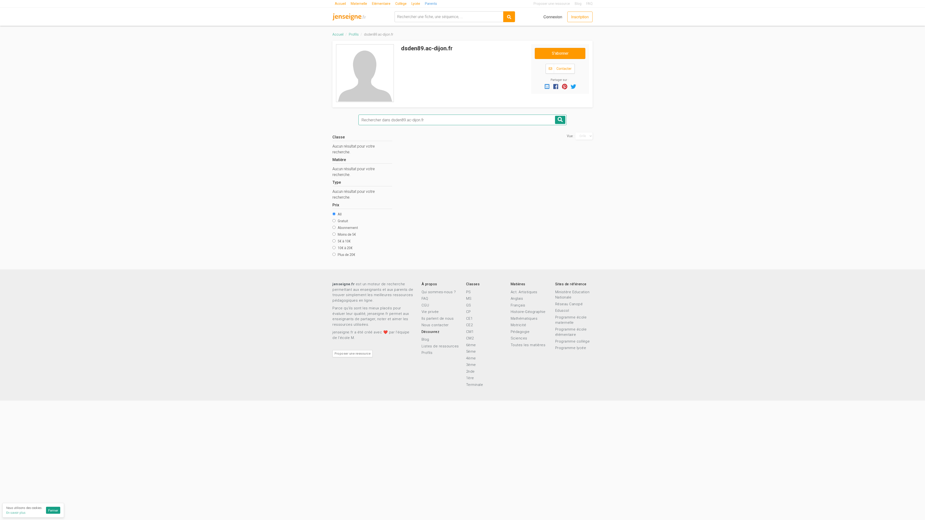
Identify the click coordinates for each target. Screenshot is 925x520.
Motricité (518, 325)
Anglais (517, 298)
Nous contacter (435, 325)
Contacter (564, 69)
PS (468, 292)
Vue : (570, 136)
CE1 (469, 318)
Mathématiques (524, 318)
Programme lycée (570, 348)
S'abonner (560, 53)
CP (468, 312)
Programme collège (572, 341)
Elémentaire (381, 4)
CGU (425, 305)
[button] (547, 86)
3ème (471, 365)
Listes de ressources (440, 346)
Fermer (53, 510)
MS (469, 298)
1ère (470, 378)
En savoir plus (16, 512)
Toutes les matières (528, 345)
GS (468, 305)
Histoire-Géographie (528, 312)
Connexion (552, 17)
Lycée (415, 4)
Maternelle (359, 4)
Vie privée (430, 312)
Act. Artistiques (524, 292)
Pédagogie (520, 332)
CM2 (470, 338)
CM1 (470, 332)
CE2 (469, 325)
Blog (578, 4)
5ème (471, 351)
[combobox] (449, 16)
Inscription (580, 17)
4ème (471, 358)
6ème (471, 345)
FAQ (589, 4)
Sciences (519, 338)
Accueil (340, 4)
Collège (401, 4)
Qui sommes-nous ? (439, 292)
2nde (470, 371)
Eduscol (562, 310)
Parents (431, 4)
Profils (354, 34)
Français (518, 305)
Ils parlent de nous (438, 318)
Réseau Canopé (569, 304)
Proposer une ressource (552, 4)
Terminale (474, 385)
